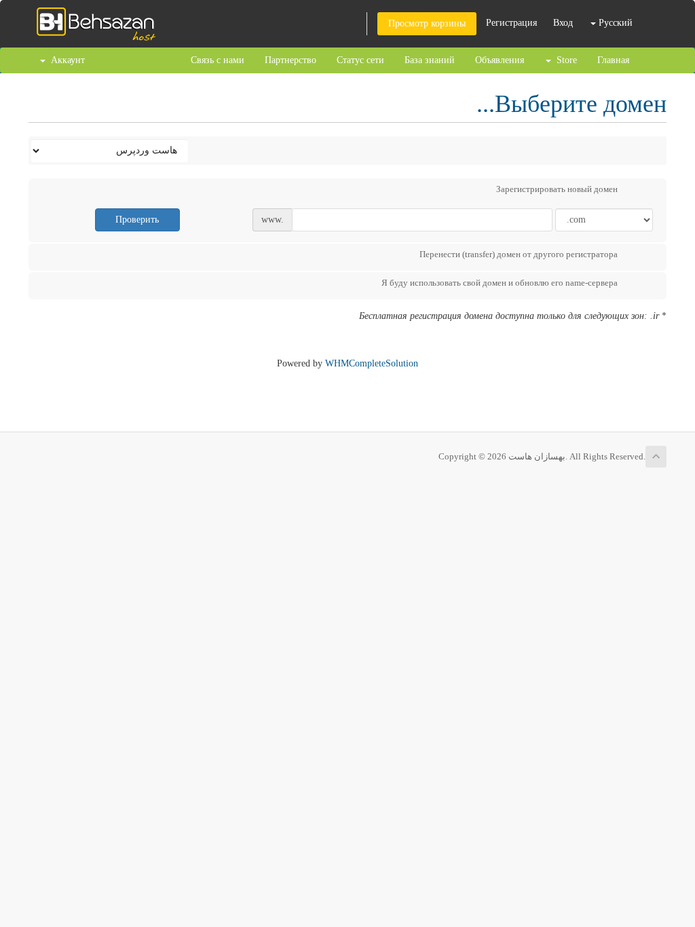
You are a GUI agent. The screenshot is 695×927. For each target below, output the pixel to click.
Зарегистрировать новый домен (557, 189)
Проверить (137, 219)
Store (564, 60)
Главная (613, 60)
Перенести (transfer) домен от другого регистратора (518, 254)
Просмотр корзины (427, 23)
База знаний (430, 60)
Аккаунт (65, 60)
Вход (563, 23)
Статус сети (360, 60)
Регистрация (511, 23)
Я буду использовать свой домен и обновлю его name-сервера (499, 283)
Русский (614, 23)
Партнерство (290, 60)
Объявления (499, 60)
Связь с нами (217, 60)
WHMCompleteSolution (371, 363)
